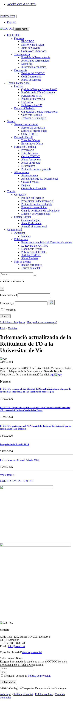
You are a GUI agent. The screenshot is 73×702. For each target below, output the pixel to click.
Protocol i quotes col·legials (36, 204)
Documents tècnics (31, 248)
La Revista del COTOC (34, 245)
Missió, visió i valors (32, 44)
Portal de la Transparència (35, 57)
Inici (2, 328)
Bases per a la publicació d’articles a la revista (46, 242)
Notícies (25, 236)
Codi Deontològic (31, 76)
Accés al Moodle (30, 162)
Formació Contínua (25, 146)
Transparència (22, 54)
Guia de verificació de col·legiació (40, 210)
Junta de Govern (30, 47)
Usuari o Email (8, 295)
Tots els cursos (29, 153)
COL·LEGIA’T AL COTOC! (16, 480)
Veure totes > (7, 474)
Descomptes (28, 165)
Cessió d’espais (29, 181)
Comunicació (14, 229)
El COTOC (13, 35)
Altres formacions (31, 159)
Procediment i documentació (37, 200)
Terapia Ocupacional (18, 82)
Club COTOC (29, 133)
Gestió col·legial (30, 220)
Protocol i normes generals (36, 169)
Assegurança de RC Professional (39, 178)
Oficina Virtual (22, 216)
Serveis (11, 121)
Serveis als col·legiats (33, 127)
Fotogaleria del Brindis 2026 (14, 444)
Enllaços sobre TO (31, 105)
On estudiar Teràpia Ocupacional (39, 111)
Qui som (19, 38)
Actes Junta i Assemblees (35, 60)
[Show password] (51, 302)
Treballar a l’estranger (33, 117)
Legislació (27, 102)
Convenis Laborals (31, 114)
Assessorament (29, 175)
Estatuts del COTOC (33, 73)
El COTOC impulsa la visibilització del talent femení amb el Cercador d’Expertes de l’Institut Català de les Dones (35, 409)
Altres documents (31, 79)
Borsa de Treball (23, 137)
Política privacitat (23, 694)
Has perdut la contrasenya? (42, 322)
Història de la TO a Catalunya (38, 92)
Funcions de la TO (31, 95)
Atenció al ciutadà (31, 223)
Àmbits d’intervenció (33, 98)
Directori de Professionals (35, 213)
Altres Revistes (29, 258)
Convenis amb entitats (33, 188)
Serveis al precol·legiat (34, 130)
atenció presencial (32, 652)
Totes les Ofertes (30, 140)
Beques (25, 184)
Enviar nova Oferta (32, 143)
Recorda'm (10, 309)
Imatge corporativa (31, 264)
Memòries (26, 63)
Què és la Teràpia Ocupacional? (39, 89)
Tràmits (11, 191)
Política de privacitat (39, 675)
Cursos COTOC (30, 156)
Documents (20, 70)
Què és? (18, 86)
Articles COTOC (31, 255)
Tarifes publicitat (30, 267)
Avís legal (5, 694)
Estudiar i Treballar (24, 108)
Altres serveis (21, 172)
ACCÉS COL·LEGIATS (21, 4)
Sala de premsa (22, 261)
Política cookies (44, 694)
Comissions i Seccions (33, 50)
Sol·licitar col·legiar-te (12, 322)
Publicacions (21, 239)
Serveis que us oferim (26, 124)
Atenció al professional (34, 226)
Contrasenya (7, 303)
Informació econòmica (33, 66)
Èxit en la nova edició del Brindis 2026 (19, 460)
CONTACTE (7, 16)
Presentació (27, 149)
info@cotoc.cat (16, 646)
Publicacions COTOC (33, 252)
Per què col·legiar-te (32, 197)
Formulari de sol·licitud (34, 207)
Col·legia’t (20, 194)
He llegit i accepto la (27, 675)
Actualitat (19, 232)
